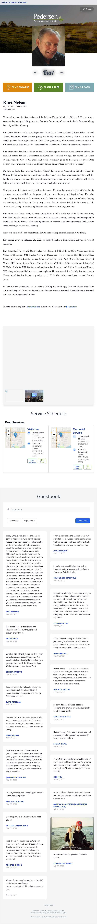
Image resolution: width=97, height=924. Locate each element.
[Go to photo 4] (67, 847)
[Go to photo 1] (63, 847)
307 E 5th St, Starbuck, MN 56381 (38, 453)
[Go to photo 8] (74, 847)
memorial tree (33, 306)
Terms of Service (55, 913)
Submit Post (83, 520)
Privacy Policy (41, 913)
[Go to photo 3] (66, 847)
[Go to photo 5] (69, 847)
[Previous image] (52, 833)
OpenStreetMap (51, 917)
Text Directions (32, 461)
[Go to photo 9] (75, 847)
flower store (71, 306)
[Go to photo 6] (70, 847)
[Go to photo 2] (64, 847)
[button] (15, 435)
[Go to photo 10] (77, 847)
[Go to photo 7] (72, 847)
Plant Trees (42, 461)
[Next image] (91, 833)
